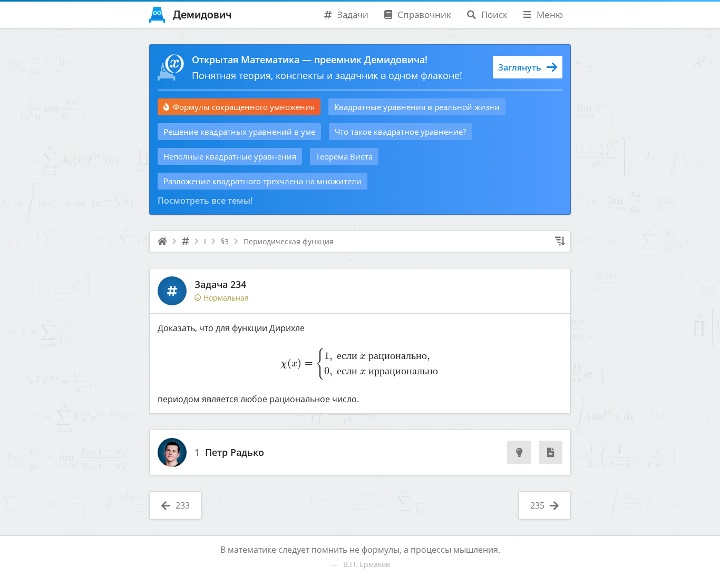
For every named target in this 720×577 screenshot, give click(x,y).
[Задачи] (185, 241)
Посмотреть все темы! (205, 200)
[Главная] (162, 241)
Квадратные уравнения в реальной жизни (417, 107)
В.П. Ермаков (366, 564)
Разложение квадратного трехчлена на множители (262, 181)
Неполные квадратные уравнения (229, 156)
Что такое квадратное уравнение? (400, 131)
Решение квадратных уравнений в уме (239, 131)
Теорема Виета (344, 156)
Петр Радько (234, 452)
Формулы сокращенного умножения (244, 107)
